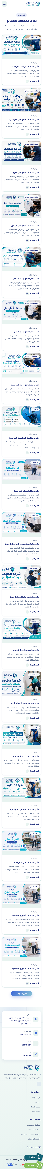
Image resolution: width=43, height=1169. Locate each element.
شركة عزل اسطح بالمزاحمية (26, 491)
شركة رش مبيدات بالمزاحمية (26, 650)
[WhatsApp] (39, 1084)
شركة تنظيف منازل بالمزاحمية (25, 968)
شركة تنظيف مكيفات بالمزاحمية (24, 597)
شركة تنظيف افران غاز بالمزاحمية (24, 119)
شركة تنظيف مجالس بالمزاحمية (24, 809)
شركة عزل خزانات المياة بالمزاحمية (24, 438)
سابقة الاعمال (35, 1107)
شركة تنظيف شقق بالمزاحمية (25, 915)
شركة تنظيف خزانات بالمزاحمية (25, 66)
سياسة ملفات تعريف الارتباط (30, 1134)
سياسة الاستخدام (34, 1130)
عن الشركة (36, 1097)
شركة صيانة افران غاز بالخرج (26, 332)
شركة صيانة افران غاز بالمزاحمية (25, 385)
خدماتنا (37, 1102)
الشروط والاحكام (34, 1139)
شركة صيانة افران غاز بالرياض (25, 279)
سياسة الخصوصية (33, 1125)
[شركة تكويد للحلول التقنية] (10, 1164)
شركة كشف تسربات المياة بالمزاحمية (22, 544)
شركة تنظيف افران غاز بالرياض (25, 226)
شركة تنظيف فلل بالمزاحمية (26, 862)
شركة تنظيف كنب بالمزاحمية (26, 756)
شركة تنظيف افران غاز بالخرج (26, 173)
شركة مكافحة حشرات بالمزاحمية (24, 703)
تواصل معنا (36, 1111)
